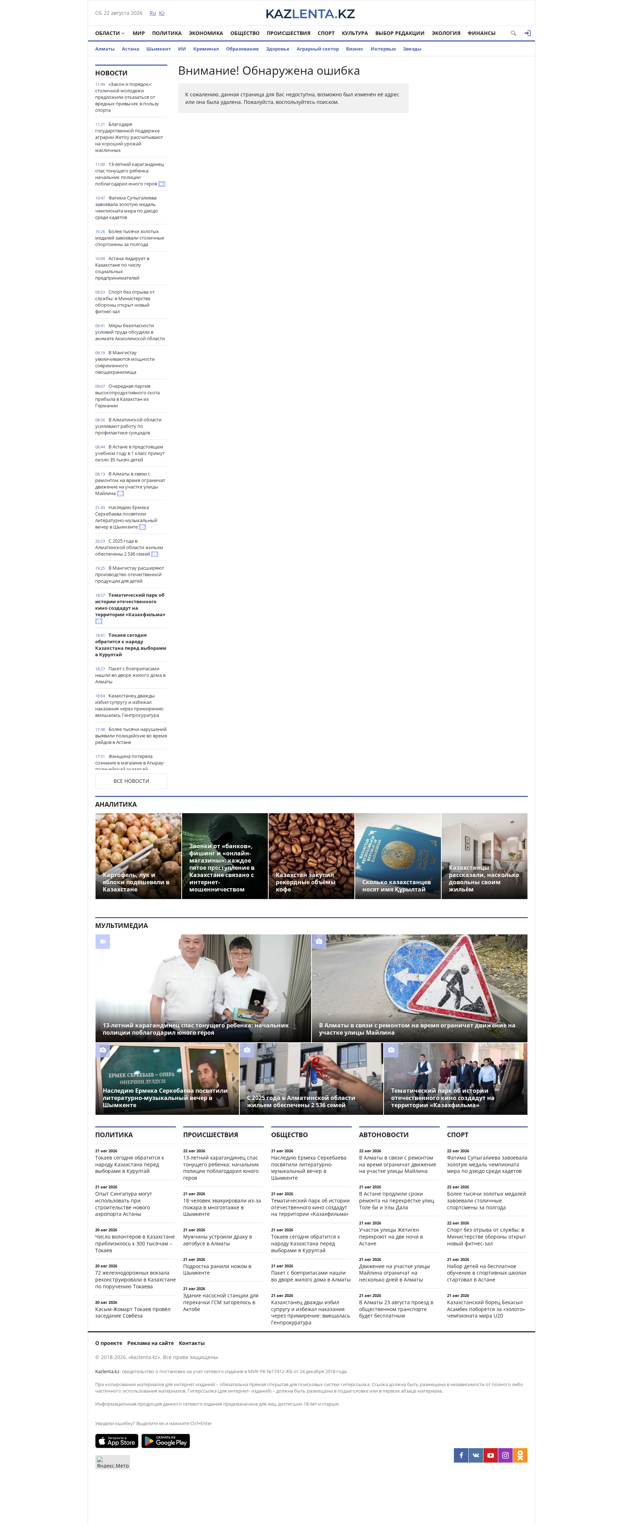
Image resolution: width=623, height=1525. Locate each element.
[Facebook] (461, 1455)
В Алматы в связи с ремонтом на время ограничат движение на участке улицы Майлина (130, 483)
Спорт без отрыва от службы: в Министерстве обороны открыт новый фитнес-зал (125, 302)
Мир (139, 33)
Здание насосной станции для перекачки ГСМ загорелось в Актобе (221, 1302)
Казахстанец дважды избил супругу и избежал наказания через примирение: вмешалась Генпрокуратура (129, 705)
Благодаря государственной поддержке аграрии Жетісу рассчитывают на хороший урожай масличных (129, 137)
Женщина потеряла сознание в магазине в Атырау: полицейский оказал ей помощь (129, 766)
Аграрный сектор (318, 48)
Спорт (326, 33)
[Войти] (528, 33)
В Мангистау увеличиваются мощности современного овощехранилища (125, 362)
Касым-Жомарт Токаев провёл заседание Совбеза (133, 1312)
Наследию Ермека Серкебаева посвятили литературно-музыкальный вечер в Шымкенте (126, 517)
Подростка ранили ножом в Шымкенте (217, 1269)
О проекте (108, 1343)
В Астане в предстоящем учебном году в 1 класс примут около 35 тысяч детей (130, 453)
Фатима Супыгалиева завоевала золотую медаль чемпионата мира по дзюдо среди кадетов (126, 207)
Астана (130, 48)
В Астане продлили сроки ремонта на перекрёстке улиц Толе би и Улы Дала (396, 1200)
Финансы (482, 33)
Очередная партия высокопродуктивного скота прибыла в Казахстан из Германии (127, 396)
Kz (162, 12)
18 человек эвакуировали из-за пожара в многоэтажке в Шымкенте (222, 1207)
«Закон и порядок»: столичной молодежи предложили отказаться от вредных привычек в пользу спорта (127, 97)
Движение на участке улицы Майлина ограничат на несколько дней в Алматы (394, 1273)
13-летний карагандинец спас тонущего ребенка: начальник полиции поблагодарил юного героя (129, 174)
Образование (242, 48)
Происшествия (288, 33)
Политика (167, 33)
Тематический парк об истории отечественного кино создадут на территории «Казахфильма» (130, 605)
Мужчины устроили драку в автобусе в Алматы (217, 1240)
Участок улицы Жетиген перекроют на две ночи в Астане (391, 1236)
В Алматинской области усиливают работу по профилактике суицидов (128, 426)
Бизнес (354, 48)
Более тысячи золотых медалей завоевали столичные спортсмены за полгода (129, 237)
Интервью (383, 48)
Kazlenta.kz (107, 1371)
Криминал (206, 48)
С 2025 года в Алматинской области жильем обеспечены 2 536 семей (129, 547)
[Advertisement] (474, 173)
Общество (245, 33)
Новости (111, 73)
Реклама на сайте (150, 1343)
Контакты (192, 1343)
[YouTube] (490, 1455)
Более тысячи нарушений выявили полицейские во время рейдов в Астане (131, 735)
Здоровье (278, 48)
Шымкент (158, 48)
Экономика (206, 33)
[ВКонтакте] (476, 1455)
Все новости (131, 780)
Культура (355, 33)
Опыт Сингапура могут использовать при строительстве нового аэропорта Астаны (123, 1203)
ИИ (182, 48)
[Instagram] (505, 1455)
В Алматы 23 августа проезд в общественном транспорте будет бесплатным (396, 1309)
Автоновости (384, 1134)
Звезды (412, 48)
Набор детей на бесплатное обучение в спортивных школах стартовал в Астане (486, 1273)
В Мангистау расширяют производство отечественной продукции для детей (129, 574)
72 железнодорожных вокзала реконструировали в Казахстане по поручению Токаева (135, 1279)
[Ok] (520, 1455)
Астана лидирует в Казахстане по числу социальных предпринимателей (122, 268)
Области (107, 33)
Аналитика (116, 804)
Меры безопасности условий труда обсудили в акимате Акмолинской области (130, 332)
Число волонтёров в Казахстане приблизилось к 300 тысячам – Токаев (135, 1243)
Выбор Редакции (400, 33)
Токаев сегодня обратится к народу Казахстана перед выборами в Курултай (130, 645)
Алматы (105, 48)
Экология (446, 33)
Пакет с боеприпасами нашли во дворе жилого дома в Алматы (130, 675)
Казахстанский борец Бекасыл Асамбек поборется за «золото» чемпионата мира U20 (486, 1309)
